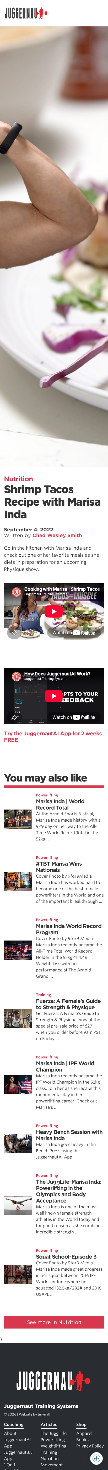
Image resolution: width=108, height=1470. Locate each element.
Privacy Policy (90, 1446)
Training (43, 995)
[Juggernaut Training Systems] (29, 13)
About (10, 1433)
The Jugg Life (54, 1433)
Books (82, 1439)
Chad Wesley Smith (57, 535)
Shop (81, 1424)
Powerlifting (47, 795)
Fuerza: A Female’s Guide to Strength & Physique (68, 1004)
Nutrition (18, 479)
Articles (49, 1424)
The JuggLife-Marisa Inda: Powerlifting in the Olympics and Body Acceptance (68, 1191)
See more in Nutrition (54, 1322)
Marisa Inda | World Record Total (60, 804)
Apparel (84, 1433)
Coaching (14, 1424)
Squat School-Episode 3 (66, 1257)
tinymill (44, 1414)
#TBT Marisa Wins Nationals (59, 867)
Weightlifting (53, 1446)
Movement (52, 1464)
